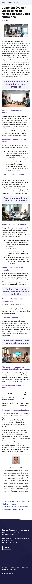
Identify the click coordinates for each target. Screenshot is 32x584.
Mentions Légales (7, 573)
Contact (6, 548)
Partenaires (24, 568)
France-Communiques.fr (12, 2)
